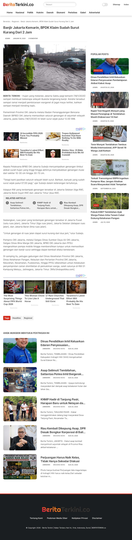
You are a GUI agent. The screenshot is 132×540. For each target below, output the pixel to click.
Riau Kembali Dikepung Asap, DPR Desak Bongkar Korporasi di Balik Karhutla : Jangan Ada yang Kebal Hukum (73, 205)
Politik (30, 12)
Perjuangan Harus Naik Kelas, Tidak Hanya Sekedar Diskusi (60, 459)
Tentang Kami (36, 518)
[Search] (74, 4)
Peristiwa (72, 12)
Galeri (83, 12)
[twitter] (111, 12)
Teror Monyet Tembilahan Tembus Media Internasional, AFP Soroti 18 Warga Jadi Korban (108, 147)
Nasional (20, 12)
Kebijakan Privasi (80, 518)
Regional (15, 21)
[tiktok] (119, 12)
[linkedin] (26, 325)
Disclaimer (97, 518)
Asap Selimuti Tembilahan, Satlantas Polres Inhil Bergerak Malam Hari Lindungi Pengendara (20, 205)
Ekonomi (61, 12)
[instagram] (123, 12)
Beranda (6, 21)
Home (10, 12)
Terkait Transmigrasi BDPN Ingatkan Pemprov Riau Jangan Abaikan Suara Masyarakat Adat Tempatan (110, 181)
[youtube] (127, 12)
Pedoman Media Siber (57, 518)
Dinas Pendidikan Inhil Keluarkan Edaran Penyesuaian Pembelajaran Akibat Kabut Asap (63, 343)
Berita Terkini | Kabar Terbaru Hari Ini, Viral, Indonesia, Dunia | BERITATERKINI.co (74, 528)
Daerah (50, 12)
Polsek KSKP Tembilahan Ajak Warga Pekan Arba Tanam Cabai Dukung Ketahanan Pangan (107, 215)
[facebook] (107, 12)
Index (126, 4)
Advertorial (94, 12)
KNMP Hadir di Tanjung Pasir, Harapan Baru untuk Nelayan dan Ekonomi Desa (47, 205)
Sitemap (116, 4)
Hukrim (39, 12)
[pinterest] (21, 325)
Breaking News (59, 349)
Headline (16, 318)
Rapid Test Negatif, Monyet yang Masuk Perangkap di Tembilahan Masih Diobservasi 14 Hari (108, 114)
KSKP (96, 205)
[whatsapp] (115, 12)
